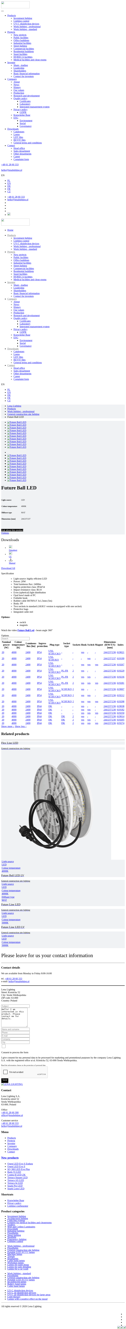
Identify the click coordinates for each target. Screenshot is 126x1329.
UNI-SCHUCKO (54, 652)
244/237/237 (110, 658)
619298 (120, 701)
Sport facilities (20, 54)
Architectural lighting (17, 1218)
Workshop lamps (15, 1262)
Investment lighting (23, 18)
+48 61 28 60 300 (10, 1112)
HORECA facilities (23, 57)
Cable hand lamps (16, 1260)
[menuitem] (11, 235)
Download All (8, 568)
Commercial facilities (24, 48)
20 (3, 652)
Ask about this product (12, 530)
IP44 (39, 706)
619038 (120, 706)
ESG (16, 118)
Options (5, 533)
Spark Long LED (15, 1188)
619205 (120, 719)
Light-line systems (16, 1220)
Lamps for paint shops (18, 1264)
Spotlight (11, 1237)
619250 (120, 713)
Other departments (22, 153)
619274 (120, 723)
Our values (19, 90)
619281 (120, 683)
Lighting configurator (17, 1206)
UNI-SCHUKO (53, 658)
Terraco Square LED (17, 1177)
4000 (14, 652)
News (16, 84)
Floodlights (12, 1233)
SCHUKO (66, 689)
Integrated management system (34, 106)
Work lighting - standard (25, 29)
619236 (120, 677)
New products (10, 1157)
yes (82, 652)
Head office (19, 148)
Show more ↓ (7, 726)
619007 (120, 689)
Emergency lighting (16, 1239)
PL (8, 180)
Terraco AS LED (15, 1180)
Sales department (22, 151)
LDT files (18, 137)
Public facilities (21, 37)
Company (12, 79)
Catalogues (19, 131)
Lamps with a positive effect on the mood (27, 1299)
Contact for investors (24, 76)
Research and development (27, 95)
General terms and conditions (28, 142)
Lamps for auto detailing (19, 1267)
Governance (26, 126)
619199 (120, 658)
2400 (28, 652)
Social (23, 123)
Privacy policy (21, 109)
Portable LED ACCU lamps (21, 1252)
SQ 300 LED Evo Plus (18, 1169)
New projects (20, 35)
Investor (11, 62)
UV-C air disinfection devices (21, 1292)
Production (19, 93)
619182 (120, 709)
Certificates (25, 101)
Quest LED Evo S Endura (20, 1163)
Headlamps (12, 1258)
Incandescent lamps (16, 1281)
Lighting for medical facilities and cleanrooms (29, 1222)
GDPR (23, 112)
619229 (120, 670)
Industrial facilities (22, 43)
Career (17, 156)
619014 (120, 716)
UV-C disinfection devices (26, 23)
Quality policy (20, 98)
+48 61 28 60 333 (10, 164)
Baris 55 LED (14, 1172)
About (17, 82)
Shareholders (20, 70)
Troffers (11, 1224)
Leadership (19, 68)
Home (10, 230)
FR (8, 189)
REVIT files (20, 140)
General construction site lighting (23, 1250)
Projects (11, 32)
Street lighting (20, 46)
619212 (120, 695)
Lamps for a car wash (17, 1269)
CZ (9, 191)
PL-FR (64, 670)
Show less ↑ (21, 726)
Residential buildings (24, 51)
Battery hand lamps (16, 1284)
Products (11, 15)
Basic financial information (27, 73)
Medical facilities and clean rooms (30, 59)
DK (50, 706)
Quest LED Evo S (16, 1166)
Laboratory (25, 104)
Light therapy (13, 1296)
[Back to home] (15, 7)
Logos (17, 134)
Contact (11, 145)
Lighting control (21, 21)
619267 (120, 664)
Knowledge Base (22, 115)
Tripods (11, 1256)
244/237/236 (110, 652)
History (17, 87)
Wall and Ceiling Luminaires (21, 1226)
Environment (26, 120)
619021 (120, 652)
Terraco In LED (15, 1183)
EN (3, 175)
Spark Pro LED (15, 1186)
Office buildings (21, 40)
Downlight (12, 1229)
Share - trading (21, 65)
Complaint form (21, 159)
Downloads (13, 129)
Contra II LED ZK (16, 1174)
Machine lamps (14, 1254)
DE (9, 186)
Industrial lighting (15, 1231)
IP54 (39, 652)
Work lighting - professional (27, 26)
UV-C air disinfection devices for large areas (28, 1294)
